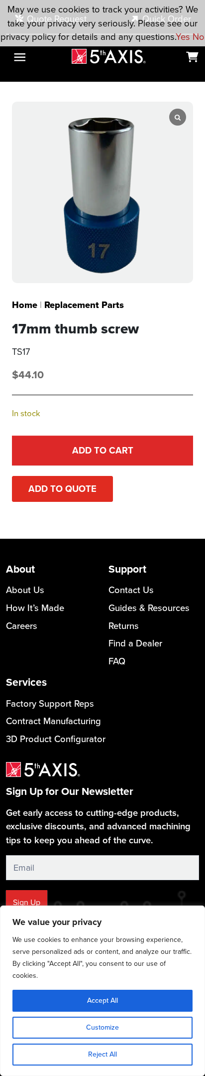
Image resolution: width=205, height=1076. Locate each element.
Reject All (102, 1054)
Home (24, 304)
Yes (183, 36)
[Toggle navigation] (19, 57)
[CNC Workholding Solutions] (109, 56)
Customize (102, 1027)
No (199, 36)
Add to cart (102, 450)
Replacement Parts (84, 304)
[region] (102, 991)
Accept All (102, 1000)
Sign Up (26, 902)
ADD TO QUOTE (62, 488)
